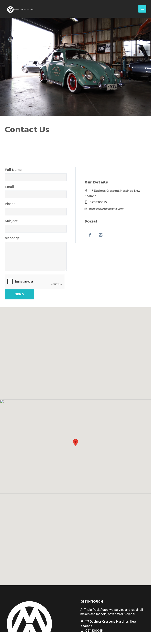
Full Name (13, 170)
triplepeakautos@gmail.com (106, 209)
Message (12, 238)
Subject (11, 221)
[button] (75, 443)
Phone (10, 204)
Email (9, 187)
